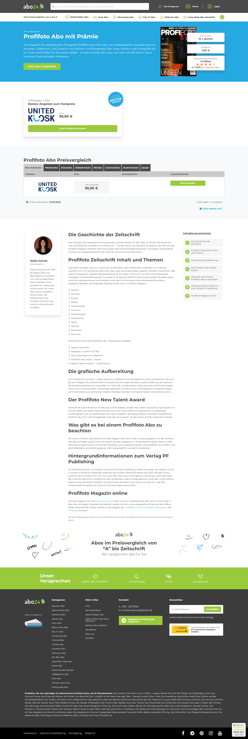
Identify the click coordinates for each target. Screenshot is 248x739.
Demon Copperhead (101, 712)
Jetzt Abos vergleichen (42, 66)
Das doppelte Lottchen (40, 712)
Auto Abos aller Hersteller (201, 17)
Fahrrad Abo (58, 640)
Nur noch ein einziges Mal (190, 709)
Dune (37, 696)
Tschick (54, 709)
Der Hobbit (50, 699)
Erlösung (106, 706)
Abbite (147, 712)
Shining (165, 712)
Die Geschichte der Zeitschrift (200, 242)
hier (211, 617)
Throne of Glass (70, 706)
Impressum (30, 733)
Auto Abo (103, 17)
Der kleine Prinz (65, 699)
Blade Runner (80, 699)
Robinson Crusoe (160, 699)
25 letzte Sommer (89, 715)
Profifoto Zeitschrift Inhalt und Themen (204, 251)
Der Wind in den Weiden (113, 702)
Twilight (98, 696)
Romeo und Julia (191, 699)
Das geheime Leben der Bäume (104, 699)
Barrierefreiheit (93, 610)
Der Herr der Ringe (177, 693)
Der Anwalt (183, 702)
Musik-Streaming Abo (63, 670)
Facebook (129, 507)
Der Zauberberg (196, 693)
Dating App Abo (60, 687)
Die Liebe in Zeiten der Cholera (205, 702)
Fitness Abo (58, 644)
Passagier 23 (162, 709)
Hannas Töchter (201, 706)
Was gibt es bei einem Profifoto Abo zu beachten (204, 278)
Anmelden (212, 609)
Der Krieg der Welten (51, 696)
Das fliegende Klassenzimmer (202, 712)
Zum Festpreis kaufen (72, 128)
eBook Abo (57, 619)
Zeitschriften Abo (79, 17)
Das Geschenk (47, 706)
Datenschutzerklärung (53, 733)
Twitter (139, 507)
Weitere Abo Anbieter (96, 625)
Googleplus (149, 507)
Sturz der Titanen (135, 702)
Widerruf (90, 733)
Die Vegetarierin (81, 712)
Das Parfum (117, 709)
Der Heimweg (32, 706)
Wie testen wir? (212, 209)
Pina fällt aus (105, 715)
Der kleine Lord (134, 693)
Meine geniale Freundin (124, 712)
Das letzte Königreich (90, 706)
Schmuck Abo (59, 653)
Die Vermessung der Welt (156, 706)
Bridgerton (186, 706)
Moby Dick (194, 696)
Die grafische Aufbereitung (204, 260)
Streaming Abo (126, 17)
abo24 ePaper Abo (94, 615)
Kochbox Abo (58, 649)
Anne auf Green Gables (123, 706)
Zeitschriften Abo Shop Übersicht (96, 620)
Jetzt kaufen (187, 183)
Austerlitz (156, 712)
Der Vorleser (65, 709)
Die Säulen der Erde (145, 709)
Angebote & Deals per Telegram (141, 620)
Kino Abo (56, 679)
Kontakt (89, 638)
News (195, 6)
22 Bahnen (66, 715)
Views (173, 709)
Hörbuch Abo (172, 17)
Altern (76, 715)
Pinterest (73, 510)
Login (217, 6)
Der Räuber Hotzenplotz (88, 702)
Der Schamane (168, 702)
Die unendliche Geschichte (174, 696)
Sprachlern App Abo (62, 661)
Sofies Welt (176, 699)
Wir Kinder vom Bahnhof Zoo (78, 696)
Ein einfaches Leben (62, 712)
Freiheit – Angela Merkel (155, 693)
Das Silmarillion (178, 712)
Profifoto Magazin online (203, 296)
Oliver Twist (154, 696)
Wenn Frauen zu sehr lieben (86, 709)
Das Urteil (175, 706)
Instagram (161, 507)
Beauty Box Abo (60, 627)
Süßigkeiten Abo (60, 674)
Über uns (89, 634)
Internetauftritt (104, 501)
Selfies (58, 706)
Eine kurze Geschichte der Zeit (136, 699)
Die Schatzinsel (152, 702)
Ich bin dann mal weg (114, 696)
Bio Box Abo (58, 657)
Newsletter (90, 630)
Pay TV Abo (149, 17)
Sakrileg (105, 709)
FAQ (87, 606)
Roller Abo (57, 666)
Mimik (139, 706)
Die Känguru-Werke (50, 715)
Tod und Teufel (42, 709)
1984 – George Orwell (136, 696)
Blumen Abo (58, 606)
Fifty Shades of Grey (65, 702)
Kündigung (75, 733)
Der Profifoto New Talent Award (203, 269)
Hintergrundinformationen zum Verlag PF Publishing (204, 287)
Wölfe (140, 712)
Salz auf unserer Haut (43, 702)
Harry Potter (119, 693)
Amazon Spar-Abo (61, 683)
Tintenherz (129, 709)
